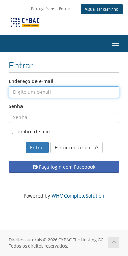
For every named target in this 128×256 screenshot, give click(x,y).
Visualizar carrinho (101, 9)
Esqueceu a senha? (76, 147)
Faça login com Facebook (66, 167)
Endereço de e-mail (31, 81)
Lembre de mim (33, 131)
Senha (16, 106)
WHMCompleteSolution (78, 195)
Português (41, 8)
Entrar (64, 8)
